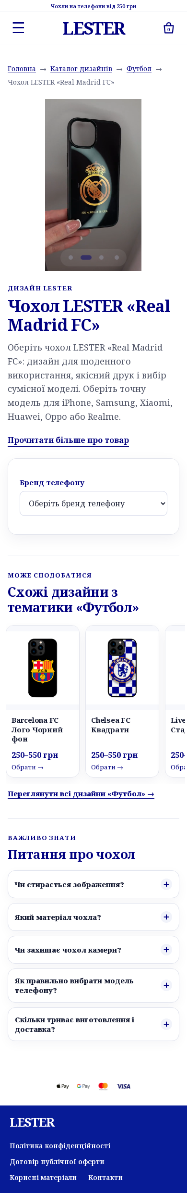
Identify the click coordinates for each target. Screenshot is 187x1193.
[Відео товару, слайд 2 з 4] (86, 257)
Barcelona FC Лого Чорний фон (37, 729)
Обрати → (28, 767)
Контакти (105, 1177)
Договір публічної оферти (57, 1161)
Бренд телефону (52, 482)
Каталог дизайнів (81, 68)
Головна (22, 68)
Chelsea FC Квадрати (110, 724)
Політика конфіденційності (60, 1145)
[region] (93, 185)
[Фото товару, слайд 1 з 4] (70, 257)
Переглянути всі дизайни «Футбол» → (81, 793)
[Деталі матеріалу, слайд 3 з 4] (101, 257)
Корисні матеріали (43, 1177)
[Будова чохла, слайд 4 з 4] (116, 257)
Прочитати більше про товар (68, 440)
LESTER (93, 28)
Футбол (139, 68)
